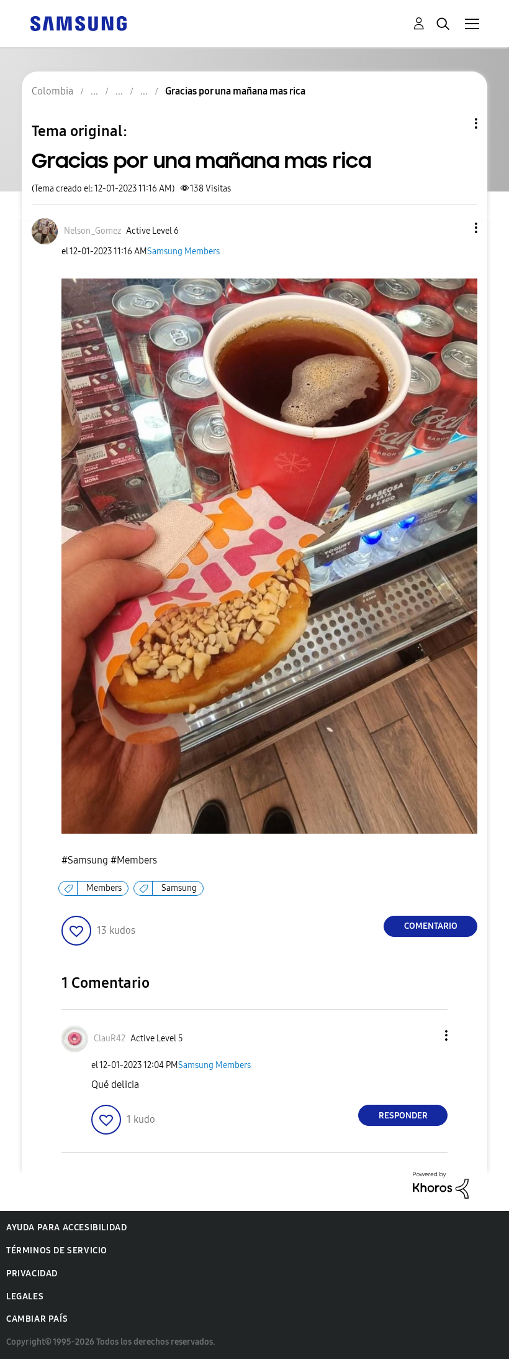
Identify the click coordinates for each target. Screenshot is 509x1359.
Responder (403, 1115)
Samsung (179, 888)
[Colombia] (78, 23)
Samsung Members (183, 251)
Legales (24, 1296)
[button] (455, 227)
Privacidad (32, 1273)
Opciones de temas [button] (455, 123)
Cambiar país (37, 1319)
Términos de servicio (56, 1250)
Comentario (430, 926)
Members (104, 888)
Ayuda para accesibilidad (66, 1227)
